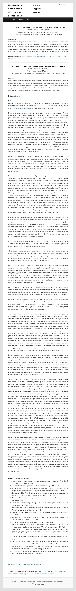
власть (24, 56)
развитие (45, 56)
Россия (51, 56)
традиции (11, 59)
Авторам (21, 20)
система (58, 56)
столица (64, 56)
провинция (38, 56)
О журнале (12, 20)
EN (32, 20)
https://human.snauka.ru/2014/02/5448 (20, 108)
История (18, 96)
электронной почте (47, 574)
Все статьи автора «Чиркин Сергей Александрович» (26, 564)
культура (30, 56)
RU (27, 20)
